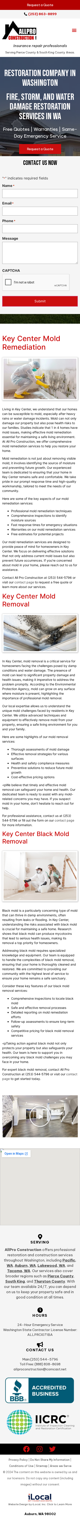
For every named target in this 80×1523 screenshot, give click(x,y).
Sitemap (42, 1466)
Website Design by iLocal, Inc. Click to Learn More (40, 1504)
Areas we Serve (61, 1466)
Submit (40, 301)
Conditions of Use (21, 1466)
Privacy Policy (18, 1459)
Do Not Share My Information (50, 1459)
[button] (74, 30)
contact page (24, 582)
